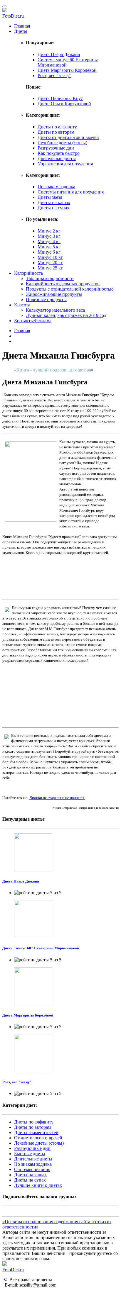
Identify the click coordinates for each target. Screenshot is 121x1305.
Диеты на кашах (54, 202)
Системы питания (32, 1169)
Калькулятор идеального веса (55, 310)
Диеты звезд (50, 197)
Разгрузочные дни (56, 147)
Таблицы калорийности (50, 278)
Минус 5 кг (49, 246)
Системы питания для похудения (71, 191)
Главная (22, 25)
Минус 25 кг (50, 267)
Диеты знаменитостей (36, 1132)
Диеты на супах (53, 207)
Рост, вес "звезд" (54, 75)
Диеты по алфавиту (57, 126)
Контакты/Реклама (32, 320)
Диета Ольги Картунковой (64, 103)
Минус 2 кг (49, 230)
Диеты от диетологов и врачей (68, 137)
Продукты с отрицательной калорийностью (70, 288)
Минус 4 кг (49, 241)
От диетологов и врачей (38, 1137)
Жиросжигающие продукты (54, 294)
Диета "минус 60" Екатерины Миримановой (40, 948)
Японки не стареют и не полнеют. (57, 797)
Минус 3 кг (49, 236)
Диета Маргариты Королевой (67, 70)
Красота (22, 304)
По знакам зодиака (56, 186)
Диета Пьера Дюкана (59, 54)
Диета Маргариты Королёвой (27, 1015)
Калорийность (28, 273)
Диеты (20, 31)
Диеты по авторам (56, 132)
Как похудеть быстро (59, 153)
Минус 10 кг (50, 257)
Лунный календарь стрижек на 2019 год (66, 315)
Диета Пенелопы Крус (60, 98)
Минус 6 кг (49, 252)
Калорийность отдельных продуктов (63, 283)
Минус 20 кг (50, 262)
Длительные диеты (57, 158)
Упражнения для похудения (65, 163)
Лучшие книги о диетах (38, 1185)
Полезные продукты (46, 299)
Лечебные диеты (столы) (62, 142)
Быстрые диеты (29, 1153)
